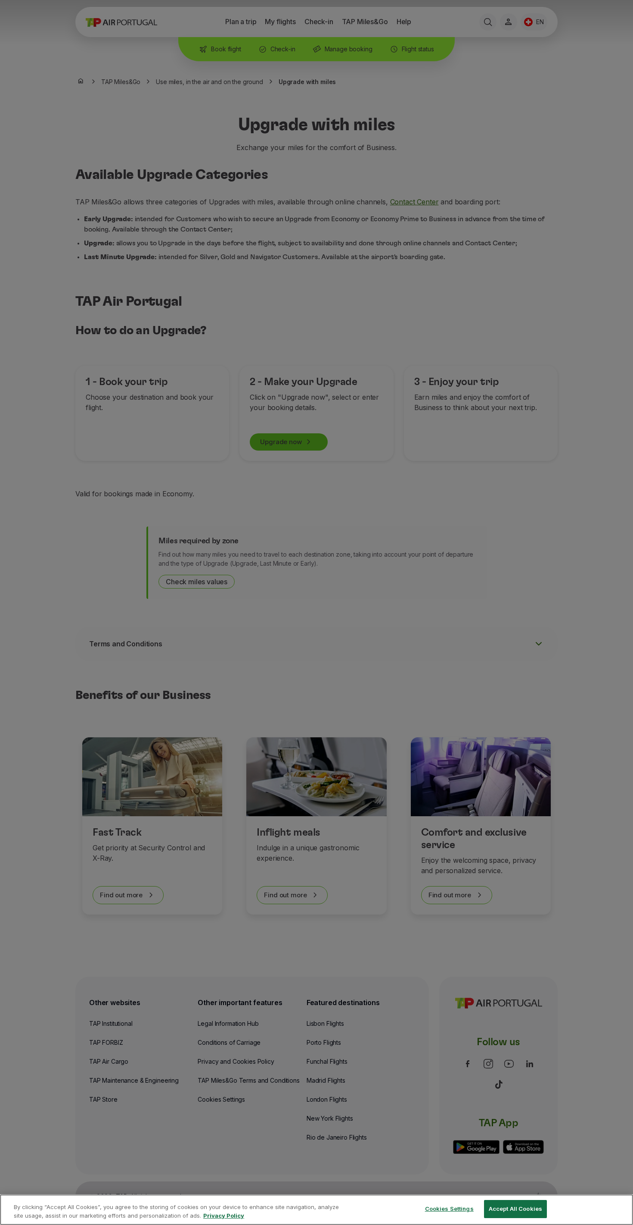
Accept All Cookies (515, 1208)
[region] (316, 1209)
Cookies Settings (449, 1208)
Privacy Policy (223, 1215)
